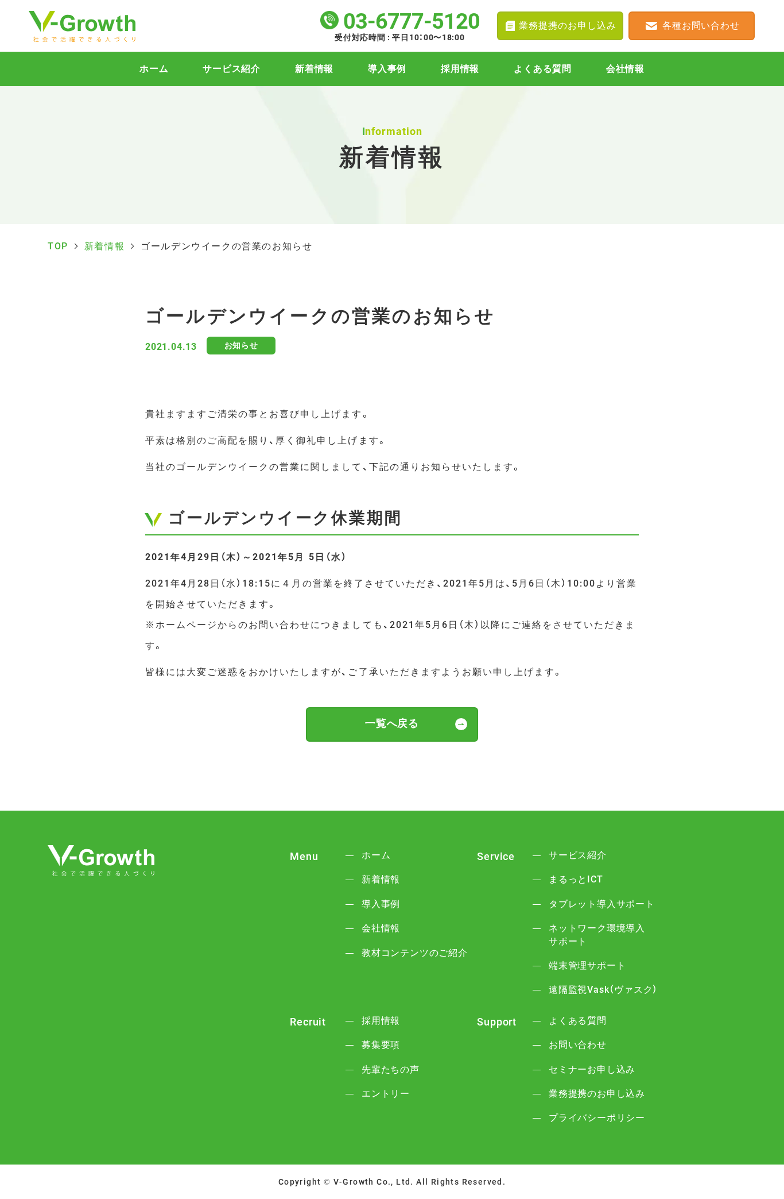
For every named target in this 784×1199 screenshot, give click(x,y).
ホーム (153, 69)
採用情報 (460, 69)
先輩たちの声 (391, 1069)
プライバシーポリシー (597, 1117)
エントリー (386, 1093)
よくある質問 (543, 69)
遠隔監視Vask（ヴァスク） (603, 989)
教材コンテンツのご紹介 (415, 952)
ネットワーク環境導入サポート (597, 934)
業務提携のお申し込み (597, 1093)
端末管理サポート (587, 965)
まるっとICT (576, 879)
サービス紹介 (232, 69)
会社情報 (625, 69)
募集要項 (381, 1044)
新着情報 (314, 69)
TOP (58, 246)
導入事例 (387, 69)
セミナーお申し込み (592, 1069)
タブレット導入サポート (602, 904)
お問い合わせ (578, 1044)
